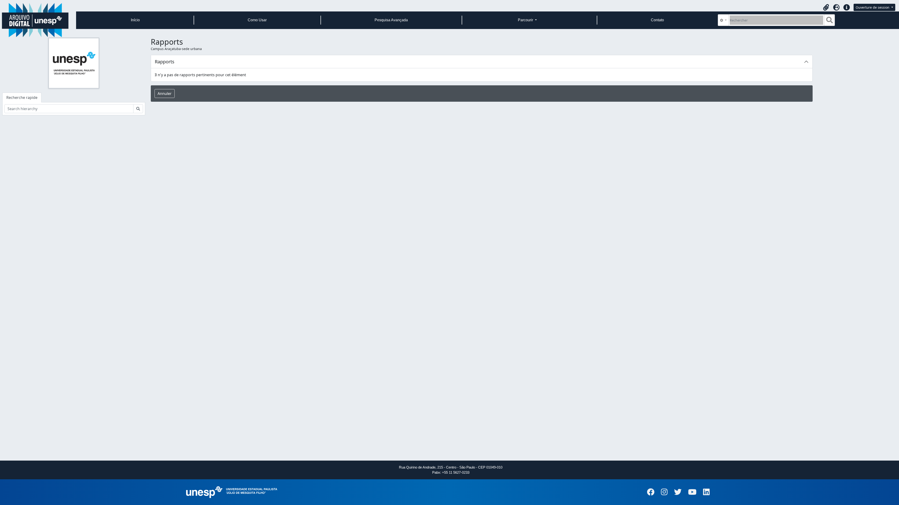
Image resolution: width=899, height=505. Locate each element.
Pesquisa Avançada (391, 20)
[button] (826, 7)
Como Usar (257, 20)
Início (135, 20)
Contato (657, 20)
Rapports (164, 61)
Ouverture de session (873, 7)
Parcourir (526, 20)
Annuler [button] (165, 93)
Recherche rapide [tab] (21, 97)
